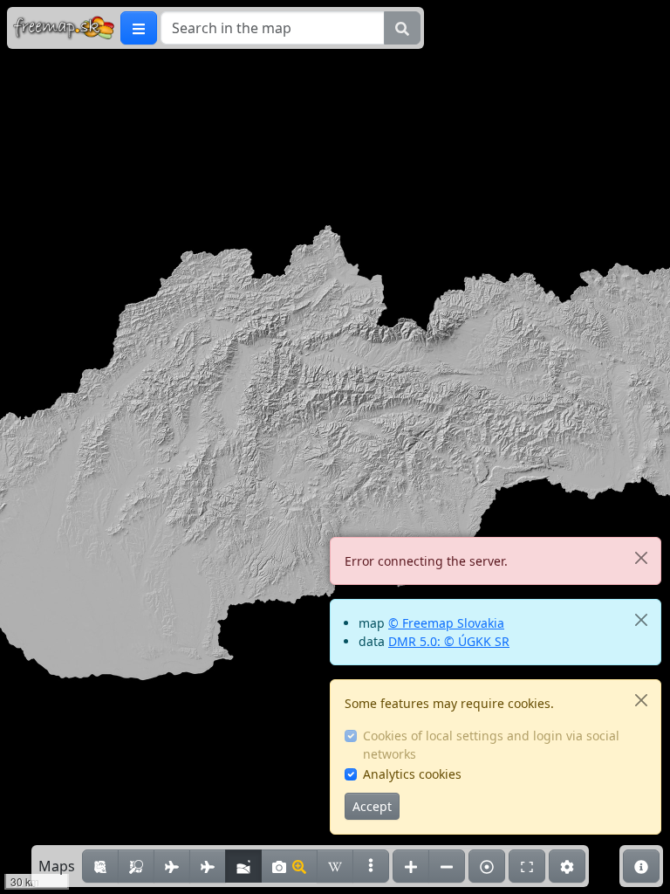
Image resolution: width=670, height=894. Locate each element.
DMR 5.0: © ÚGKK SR (448, 641)
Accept (372, 806)
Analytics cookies (412, 774)
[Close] (641, 557)
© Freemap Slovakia (446, 623)
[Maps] (370, 866)
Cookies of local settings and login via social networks (491, 744)
